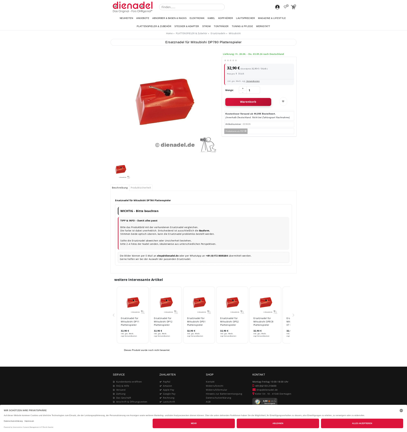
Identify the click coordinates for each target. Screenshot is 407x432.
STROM (206, 26)
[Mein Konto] (277, 7)
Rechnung (168, 397)
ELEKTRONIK (197, 18)
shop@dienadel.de (267, 389)
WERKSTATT (263, 26)
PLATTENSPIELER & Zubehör (154, 26)
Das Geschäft (123, 397)
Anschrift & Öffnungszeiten (131, 401)
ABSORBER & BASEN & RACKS (169, 18)
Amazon (167, 385)
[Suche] (227, 7)
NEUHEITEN (126, 18)
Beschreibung (120, 187)
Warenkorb (248, 101)
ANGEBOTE (142, 18)
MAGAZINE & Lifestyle (272, 18)
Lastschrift (169, 401)
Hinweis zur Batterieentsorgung (224, 393)
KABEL (211, 18)
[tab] (119, 188)
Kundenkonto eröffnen (129, 381)
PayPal (166, 381)
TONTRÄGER (221, 26)
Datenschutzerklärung (218, 397)
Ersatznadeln (218, 33)
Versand (121, 389)
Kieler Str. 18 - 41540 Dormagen (272, 393)
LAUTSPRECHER (245, 18)
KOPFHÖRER (225, 18)
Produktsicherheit (141, 187)
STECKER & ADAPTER (186, 26)
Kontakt (210, 381)
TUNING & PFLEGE (242, 26)
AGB (208, 401)
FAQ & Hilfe (122, 385)
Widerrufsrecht (214, 385)
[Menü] (275, 400)
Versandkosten (253, 81)
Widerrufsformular (216, 389)
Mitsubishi (234, 33)
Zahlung (121, 393)
